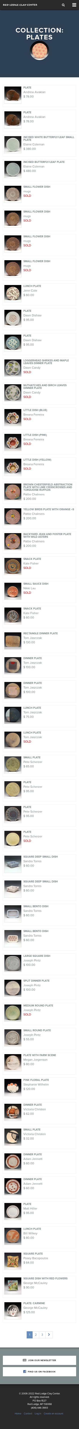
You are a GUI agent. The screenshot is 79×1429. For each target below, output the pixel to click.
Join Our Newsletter (41, 1360)
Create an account (53, 1413)
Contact (28, 1413)
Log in (38, 1413)
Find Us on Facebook (41, 1371)
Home (18, 1413)
